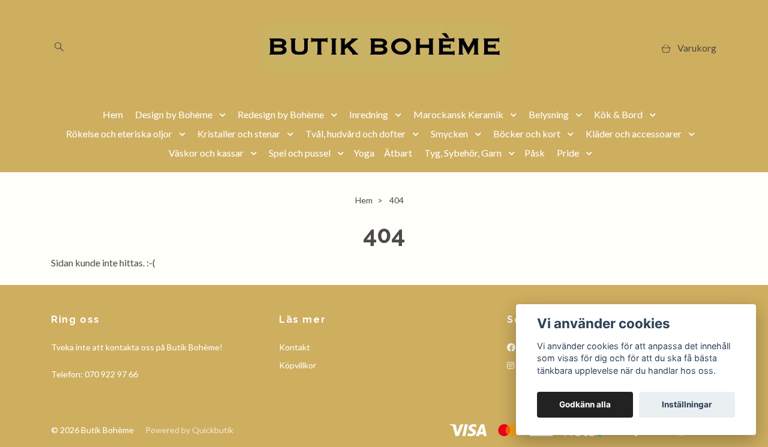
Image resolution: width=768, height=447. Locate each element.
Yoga (363, 152)
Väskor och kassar (206, 152)
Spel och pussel (300, 152)
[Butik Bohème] (384, 47)
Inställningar (687, 404)
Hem (113, 114)
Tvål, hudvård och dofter (355, 133)
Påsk (534, 152)
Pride (568, 152)
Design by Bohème (173, 114)
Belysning (549, 114)
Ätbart (398, 152)
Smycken (449, 133)
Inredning (368, 114)
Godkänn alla (585, 404)
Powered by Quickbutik (189, 430)
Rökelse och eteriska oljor (119, 133)
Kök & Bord (618, 114)
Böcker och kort (526, 133)
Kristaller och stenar (238, 133)
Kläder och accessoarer (634, 133)
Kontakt (294, 347)
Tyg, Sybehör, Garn (463, 152)
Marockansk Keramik (458, 114)
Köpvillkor (297, 365)
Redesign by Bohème (281, 114)
